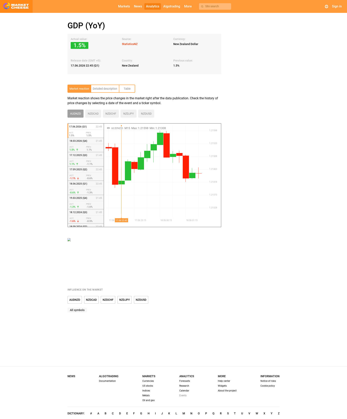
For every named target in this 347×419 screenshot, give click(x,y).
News (71, 376)
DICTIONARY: (76, 413)
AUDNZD (74, 299)
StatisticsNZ (130, 44)
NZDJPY (124, 299)
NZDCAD (91, 299)
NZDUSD (141, 299)
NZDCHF (108, 299)
